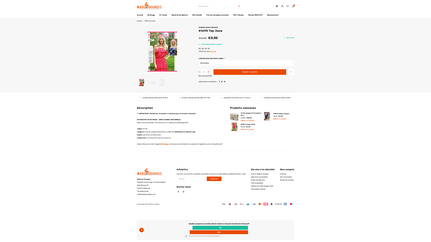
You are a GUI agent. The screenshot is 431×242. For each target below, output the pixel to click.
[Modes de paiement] (224, 204)
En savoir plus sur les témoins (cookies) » (205, 236)
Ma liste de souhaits (287, 180)
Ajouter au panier (249, 72)
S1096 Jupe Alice (248, 124)
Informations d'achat (258, 189)
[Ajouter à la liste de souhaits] (291, 72)
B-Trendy (163, 15)
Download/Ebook (208, 27)
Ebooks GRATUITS (255, 15)
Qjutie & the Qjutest (180, 15)
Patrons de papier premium (217, 15)
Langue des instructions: (212, 58)
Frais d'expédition (257, 183)
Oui (220, 228)
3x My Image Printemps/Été (251, 114)
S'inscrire (283, 174)
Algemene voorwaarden (259, 177)
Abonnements (273, 15)
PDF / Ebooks (238, 15)
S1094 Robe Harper (281, 114)
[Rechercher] (239, 6)
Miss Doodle (197, 15)
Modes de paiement (258, 180)
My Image (151, 15)
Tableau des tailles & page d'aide (262, 186)
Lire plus (213, 51)
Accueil (140, 15)
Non (218, 232)
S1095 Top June (150, 21)
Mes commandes (286, 177)
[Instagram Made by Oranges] (183, 192)
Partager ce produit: (208, 81)
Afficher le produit (247, 120)
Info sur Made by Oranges (260, 174)
